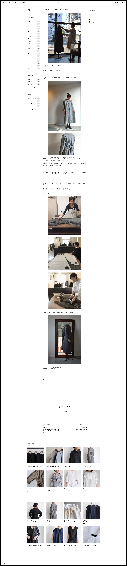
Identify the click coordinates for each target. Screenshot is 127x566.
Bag (33, 58)
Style (33, 31)
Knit (33, 68)
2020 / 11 (33, 81)
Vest (33, 56)
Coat (33, 33)
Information (22, 2)
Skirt (33, 53)
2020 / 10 (33, 84)
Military (33, 21)
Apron (33, 48)
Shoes (33, 61)
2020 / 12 (33, 79)
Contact (15, 2)
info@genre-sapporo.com (65, 413)
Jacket (33, 36)
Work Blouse (65, 67)
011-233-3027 (65, 411)
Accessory (33, 28)
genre (90, 14)
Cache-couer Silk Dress (52, 67)
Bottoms (33, 51)
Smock (33, 46)
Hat (33, 63)
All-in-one (33, 24)
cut (33, 26)
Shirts (33, 38)
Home (4, 2)
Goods (33, 65)
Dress (33, 43)
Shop (9, 2)
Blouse (33, 41)
